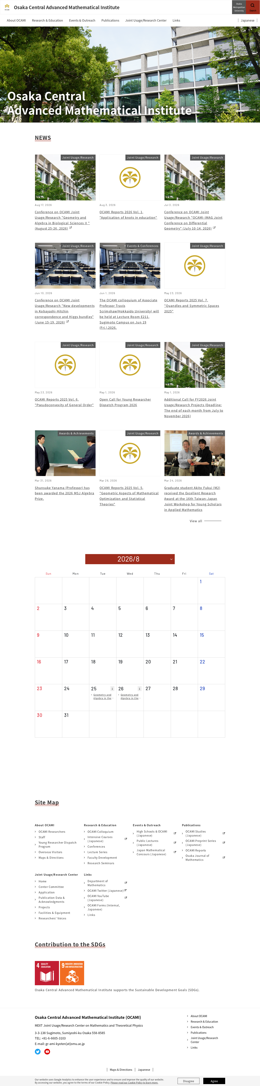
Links (91, 915)
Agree (214, 1081)
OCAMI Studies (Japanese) (196, 833)
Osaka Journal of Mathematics (197, 858)
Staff (42, 837)
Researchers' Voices (52, 918)
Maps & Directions (51, 857)
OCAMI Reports (196, 850)
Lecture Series (98, 852)
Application (47, 892)
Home (43, 881)
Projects (44, 907)
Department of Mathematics (98, 883)
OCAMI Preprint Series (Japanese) (201, 843)
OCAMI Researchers (52, 831)
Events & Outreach (202, 1027)
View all (196, 521)
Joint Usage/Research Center (204, 1040)
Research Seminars (101, 863)
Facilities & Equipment (54, 913)
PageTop (251, 1065)
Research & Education (204, 1021)
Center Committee (51, 887)
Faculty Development (102, 857)
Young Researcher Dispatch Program (58, 844)
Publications (199, 1032)
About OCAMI (199, 1016)
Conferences (96, 846)
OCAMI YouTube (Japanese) (98, 898)
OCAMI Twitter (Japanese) (106, 890)
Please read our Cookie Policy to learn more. (134, 1082)
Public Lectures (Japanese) (148, 843)
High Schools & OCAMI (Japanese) (152, 833)
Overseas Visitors (50, 852)
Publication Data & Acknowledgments (52, 900)
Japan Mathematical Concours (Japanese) (151, 852)
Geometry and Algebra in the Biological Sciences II (102, 696)
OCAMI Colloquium (100, 831)
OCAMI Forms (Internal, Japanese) (104, 907)
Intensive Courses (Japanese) (100, 839)
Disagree (188, 1081)
